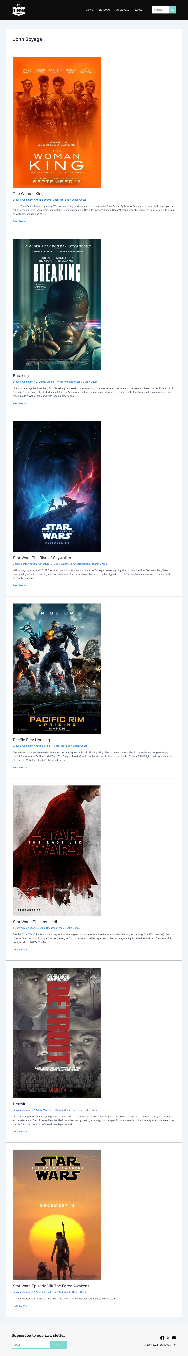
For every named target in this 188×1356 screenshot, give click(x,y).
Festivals (122, 9)
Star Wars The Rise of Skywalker (42, 557)
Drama (47, 199)
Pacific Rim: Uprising (31, 740)
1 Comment (19, 927)
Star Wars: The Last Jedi (35, 922)
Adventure (43, 563)
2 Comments (20, 563)
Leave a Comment (23, 199)
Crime (42, 381)
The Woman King (28, 193)
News (89, 9)
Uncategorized (61, 199)
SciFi (56, 563)
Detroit (19, 1104)
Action (39, 199)
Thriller (59, 381)
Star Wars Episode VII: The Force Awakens (51, 1286)
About (139, 9)
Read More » (20, 221)
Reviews (104, 9)
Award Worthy (43, 1110)
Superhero (66, 563)
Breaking (21, 375)
